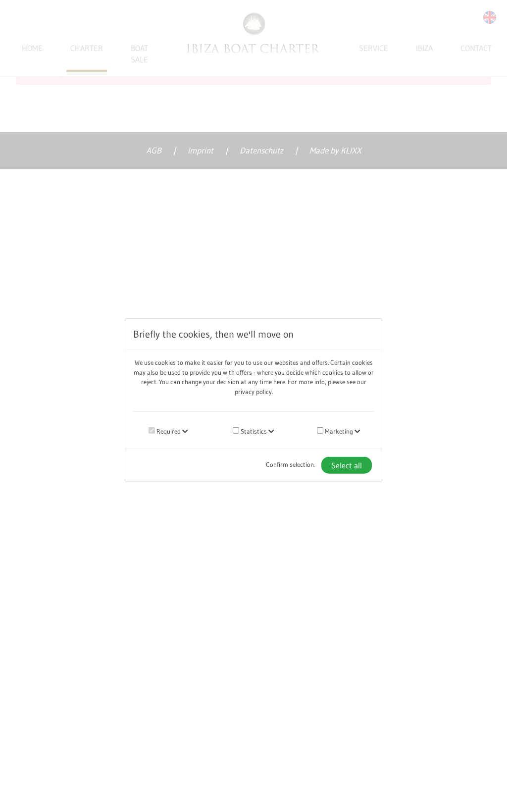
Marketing (338, 431)
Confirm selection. (290, 464)
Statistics (253, 431)
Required (168, 431)
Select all (346, 465)
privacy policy (253, 391)
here (279, 382)
